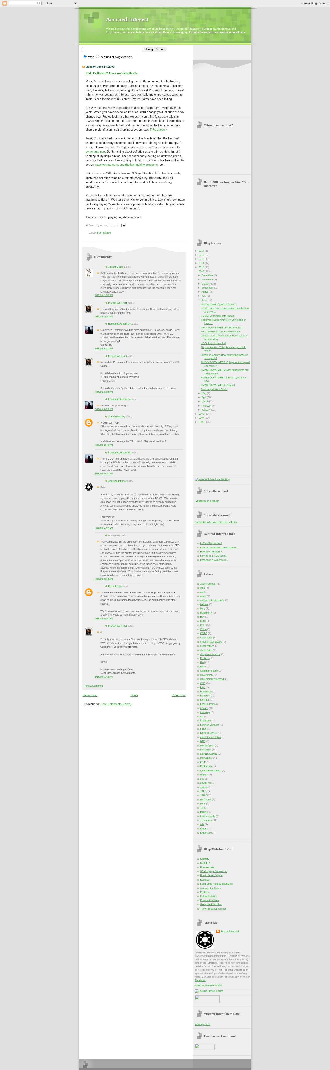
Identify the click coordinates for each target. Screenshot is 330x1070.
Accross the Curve (210, 888)
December (208, 275)
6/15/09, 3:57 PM (104, 316)
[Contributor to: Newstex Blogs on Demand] (207, 1002)
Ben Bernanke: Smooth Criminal (218, 304)
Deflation (205, 658)
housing (204, 700)
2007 (202, 417)
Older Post (179, 695)
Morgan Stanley (208, 753)
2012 (202, 259)
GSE (202, 683)
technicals (205, 799)
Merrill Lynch (207, 745)
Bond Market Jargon (211, 875)
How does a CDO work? (213, 555)
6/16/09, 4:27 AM (104, 528)
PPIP (203, 762)
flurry (203, 666)
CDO (203, 621)
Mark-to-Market (208, 733)
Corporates (206, 637)
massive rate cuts (106, 164)
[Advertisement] (217, 89)
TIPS (203, 807)
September (208, 287)
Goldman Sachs (209, 670)
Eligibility (204, 858)
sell (202, 778)
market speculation (210, 737)
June (205, 300)
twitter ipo (205, 832)
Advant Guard (115, 266)
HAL (202, 687)
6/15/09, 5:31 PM (104, 348)
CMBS (203, 633)
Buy (202, 616)
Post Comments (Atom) (116, 704)
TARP (203, 795)
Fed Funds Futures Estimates (216, 883)
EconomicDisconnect (119, 323)
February (207, 405)
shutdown (205, 782)
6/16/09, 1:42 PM (104, 676)
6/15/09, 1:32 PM (104, 295)
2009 (202, 271)
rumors (204, 774)
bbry (202, 608)
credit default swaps (211, 641)
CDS (202, 625)
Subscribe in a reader (207, 500)
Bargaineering (207, 867)
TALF (203, 791)
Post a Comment (94, 685)
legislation (205, 720)
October (206, 283)
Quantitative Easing (210, 770)
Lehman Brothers (209, 724)
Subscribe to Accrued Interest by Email (216, 522)
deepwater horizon (210, 654)
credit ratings (207, 646)
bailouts (204, 604)
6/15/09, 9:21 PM (104, 473)
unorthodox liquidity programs (139, 164)
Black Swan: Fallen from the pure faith (221, 327)
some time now (95, 151)
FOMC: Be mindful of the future (218, 315)
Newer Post (89, 695)
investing (205, 712)
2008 (202, 413)
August (206, 291)
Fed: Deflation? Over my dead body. (112, 73)
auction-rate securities (212, 600)
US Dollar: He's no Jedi (213, 343)
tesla (202, 803)
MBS (202, 741)
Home (134, 695)
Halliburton (206, 691)
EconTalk (205, 879)
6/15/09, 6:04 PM (104, 392)
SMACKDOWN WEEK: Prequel (218, 385)
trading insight (207, 816)
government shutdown (212, 679)
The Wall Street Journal (213, 908)
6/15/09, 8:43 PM (104, 445)
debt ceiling (206, 650)
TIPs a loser (158, 129)
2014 (202, 250)
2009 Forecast (208, 583)
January (206, 409)
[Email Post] (123, 225)
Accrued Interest (127, 19)
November (208, 279)
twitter (203, 828)
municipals (206, 757)
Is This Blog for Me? (211, 543)
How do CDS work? (211, 551)
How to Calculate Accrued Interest (218, 547)
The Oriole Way (116, 416)
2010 (202, 267)
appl (202, 592)
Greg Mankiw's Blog (211, 904)
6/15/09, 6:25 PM (104, 409)
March (205, 401)
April (204, 397)
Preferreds (206, 766)
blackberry (206, 612)
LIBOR (204, 728)
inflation (107, 232)
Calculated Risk (208, 896)
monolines (205, 749)
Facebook (200, 980)
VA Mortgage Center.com (213, 871)
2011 (202, 263)
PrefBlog (204, 892)
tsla (202, 824)
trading (204, 811)
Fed (99, 232)
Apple (203, 596)
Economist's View (209, 900)
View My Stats (202, 1024)
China (203, 629)
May (204, 393)
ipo (201, 716)
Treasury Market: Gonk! (214, 389)
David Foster (115, 586)
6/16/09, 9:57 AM (104, 618)
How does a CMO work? (213, 559)
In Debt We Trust (117, 302)
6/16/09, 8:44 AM (104, 579)
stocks (204, 787)
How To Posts (208, 704)
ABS (202, 587)
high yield (205, 695)
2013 (202, 255)
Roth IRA (205, 863)
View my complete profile (208, 985)
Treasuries (206, 820)
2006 (202, 421)
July (204, 295)
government (206, 675)
